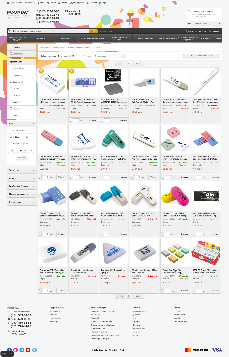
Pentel (16, 116)
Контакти (93, 3)
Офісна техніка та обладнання (103, 325)
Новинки (53, 315)
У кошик (92, 120)
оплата (42, 3)
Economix (18, 82)
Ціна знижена (55, 318)
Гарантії (53, 3)
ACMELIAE (18, 68)
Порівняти (60, 95)
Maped (17, 95)
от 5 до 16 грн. (20, 130)
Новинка (18, 47)
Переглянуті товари (197, 31)
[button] (7, 354)
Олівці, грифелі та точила (79, 47)
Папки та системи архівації (101, 321)
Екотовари (54, 321)
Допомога (64, 3)
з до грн (21, 154)
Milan (16, 102)
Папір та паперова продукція (102, 311)
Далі (138, 64)
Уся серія (61, 108)
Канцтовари (95, 315)
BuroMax (17, 75)
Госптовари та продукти (100, 339)
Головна (44, 47)
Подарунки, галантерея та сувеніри (105, 335)
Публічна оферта (16, 3)
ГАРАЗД (21, 158)
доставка (31, 3)
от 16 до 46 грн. (20, 137)
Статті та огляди (180, 321)
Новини (177, 311)
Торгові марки (179, 315)
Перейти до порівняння (201, 56)
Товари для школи (98, 328)
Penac (16, 109)
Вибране (215, 31)
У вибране (45, 95)
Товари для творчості (99, 332)
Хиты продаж (55, 311)
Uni (110, 31)
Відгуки (104, 3)
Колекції (177, 318)
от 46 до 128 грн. (21, 144)
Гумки (97, 47)
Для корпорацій (79, 3)
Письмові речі (58, 47)
